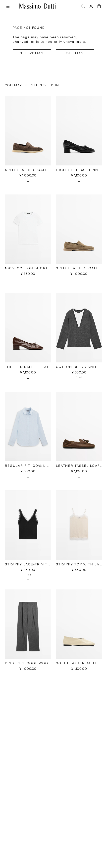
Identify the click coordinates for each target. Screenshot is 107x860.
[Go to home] (37, 6)
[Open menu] (8, 6)
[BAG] (99, 6)
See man (75, 53)
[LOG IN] (91, 6)
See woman (32, 53)
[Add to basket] (28, 182)
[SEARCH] (83, 6)
